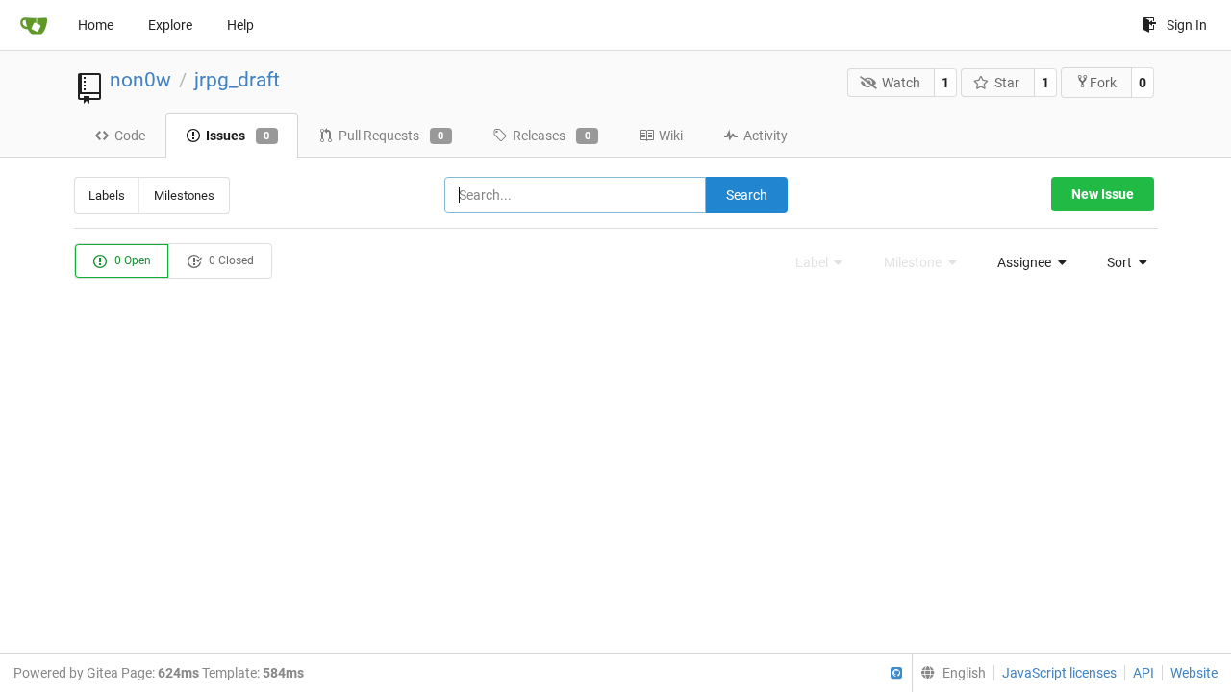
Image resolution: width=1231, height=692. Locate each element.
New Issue (1102, 194)
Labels (106, 195)
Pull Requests (391, 135)
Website (1194, 672)
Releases (551, 135)
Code (129, 135)
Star (1006, 82)
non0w (140, 79)
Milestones (184, 195)
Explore (170, 25)
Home (95, 25)
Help (240, 25)
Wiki (671, 135)
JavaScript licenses (1059, 672)
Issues (238, 135)
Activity (765, 135)
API (1143, 672)
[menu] (1026, 262)
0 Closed (230, 260)
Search (746, 195)
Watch (901, 82)
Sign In (1187, 25)
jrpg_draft (237, 79)
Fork (1103, 82)
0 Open (131, 260)
